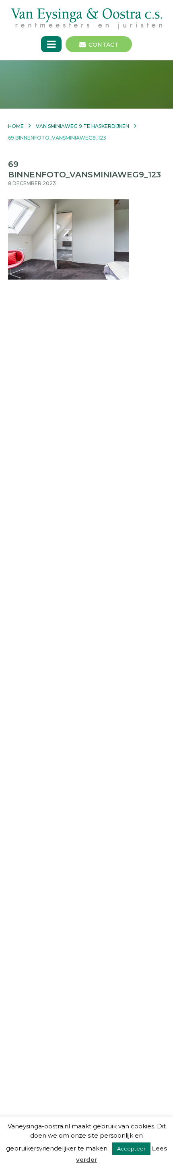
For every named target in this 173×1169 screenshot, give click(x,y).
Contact (103, 44)
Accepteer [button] (131, 1148)
